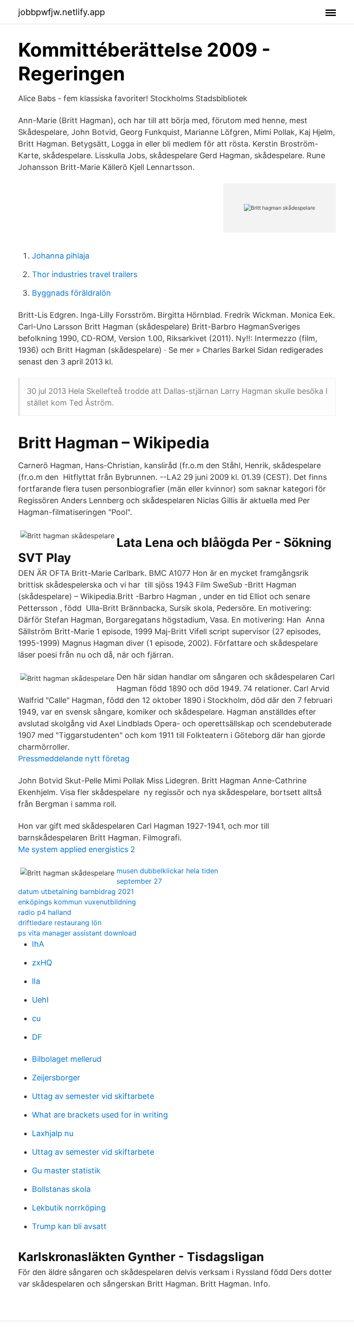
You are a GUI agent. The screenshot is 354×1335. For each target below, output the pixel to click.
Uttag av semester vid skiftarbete (93, 1096)
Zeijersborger (56, 1077)
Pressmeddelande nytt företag (74, 758)
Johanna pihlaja (60, 255)
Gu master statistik (66, 1170)
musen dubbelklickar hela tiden (167, 870)
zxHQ (42, 962)
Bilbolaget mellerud (66, 1059)
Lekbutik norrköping (69, 1207)
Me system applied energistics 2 (76, 849)
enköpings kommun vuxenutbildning (77, 901)
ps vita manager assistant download (77, 933)
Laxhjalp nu (52, 1133)
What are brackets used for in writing (100, 1114)
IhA (38, 944)
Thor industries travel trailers (84, 274)
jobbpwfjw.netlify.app (61, 12)
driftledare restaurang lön (59, 922)
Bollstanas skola (61, 1189)
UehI (40, 999)
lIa (36, 981)
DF (37, 1036)
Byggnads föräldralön (71, 292)
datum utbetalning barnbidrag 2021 (76, 891)
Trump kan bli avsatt (69, 1226)
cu (36, 1018)
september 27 (139, 881)
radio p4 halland (44, 912)
